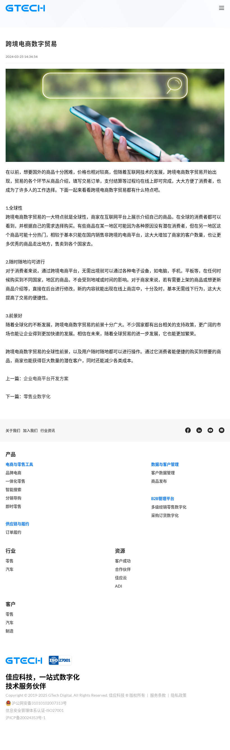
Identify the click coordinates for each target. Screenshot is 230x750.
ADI (118, 586)
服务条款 (158, 695)
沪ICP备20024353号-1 (25, 717)
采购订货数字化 (165, 515)
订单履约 (13, 532)
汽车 (9, 569)
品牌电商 (13, 472)
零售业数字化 (37, 396)
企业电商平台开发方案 (46, 378)
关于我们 (13, 430)
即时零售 (13, 506)
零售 (9, 560)
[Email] (221, 430)
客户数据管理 (163, 472)
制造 (9, 631)
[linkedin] (199, 430)
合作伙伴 (123, 569)
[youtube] (210, 430)
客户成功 (123, 560)
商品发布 (159, 481)
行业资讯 (47, 430)
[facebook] (188, 430)
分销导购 (13, 498)
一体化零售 (15, 481)
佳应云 (121, 577)
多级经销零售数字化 (169, 506)
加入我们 (30, 430)
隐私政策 (179, 695)
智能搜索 (13, 489)
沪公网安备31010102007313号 (39, 703)
